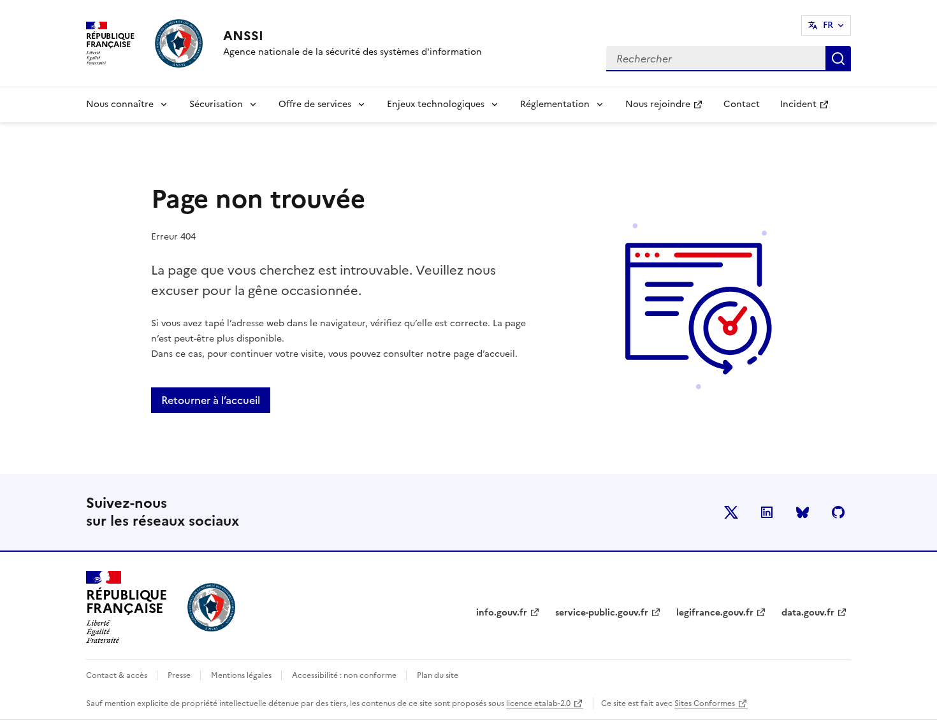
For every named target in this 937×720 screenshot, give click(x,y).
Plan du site (437, 675)
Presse (180, 675)
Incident (809, 108)
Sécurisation (216, 104)
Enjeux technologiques (435, 104)
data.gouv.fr (807, 612)
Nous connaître (120, 104)
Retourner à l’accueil (210, 400)
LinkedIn (767, 512)
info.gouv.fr (501, 612)
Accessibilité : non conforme (345, 675)
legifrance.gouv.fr (714, 612)
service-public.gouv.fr (601, 612)
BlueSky (802, 512)
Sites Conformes (704, 703)
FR (828, 25)
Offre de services (315, 104)
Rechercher (838, 58)
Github (838, 512)
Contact (741, 104)
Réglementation (555, 104)
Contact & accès (117, 675)
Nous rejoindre (669, 108)
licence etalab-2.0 (538, 703)
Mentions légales (242, 675)
